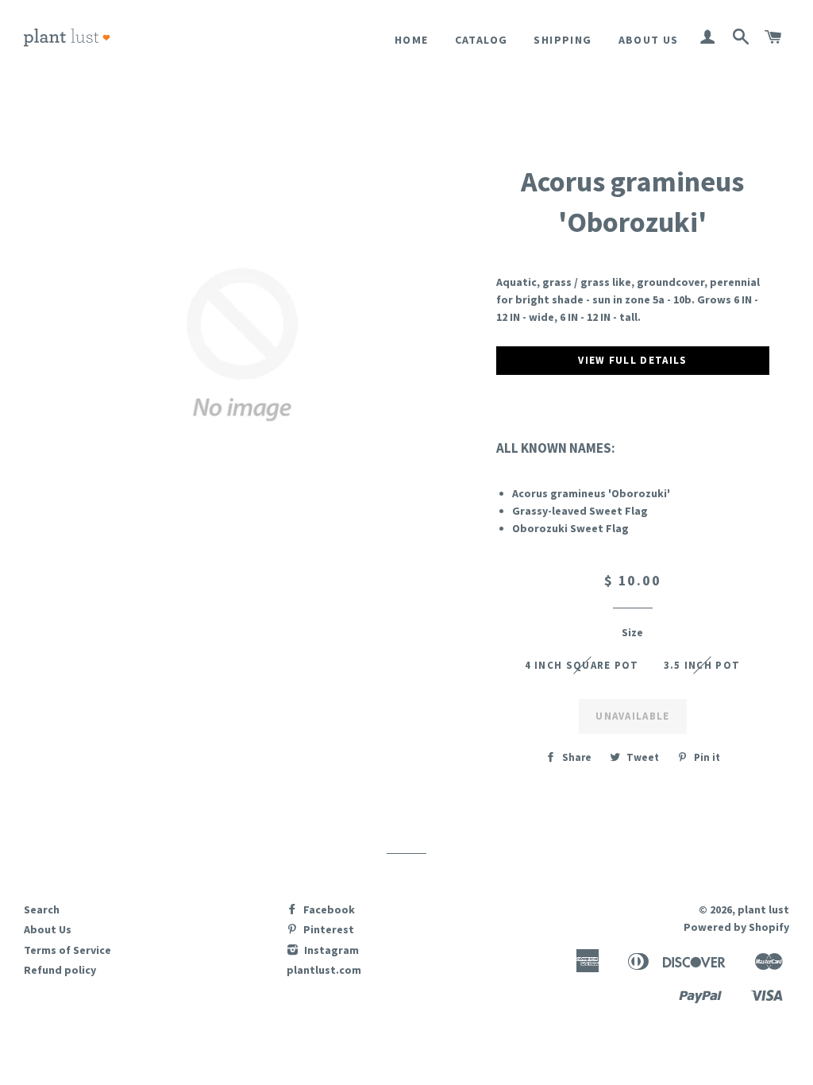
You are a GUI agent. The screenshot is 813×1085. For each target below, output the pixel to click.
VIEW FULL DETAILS (632, 360)
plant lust (763, 909)
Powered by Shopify (736, 927)
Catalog (481, 40)
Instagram (330, 950)
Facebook (328, 909)
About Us (648, 40)
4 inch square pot (582, 665)
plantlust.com (324, 970)
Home (412, 40)
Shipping (562, 40)
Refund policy (60, 970)
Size (632, 632)
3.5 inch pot (702, 665)
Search (42, 909)
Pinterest (327, 929)
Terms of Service (67, 950)
